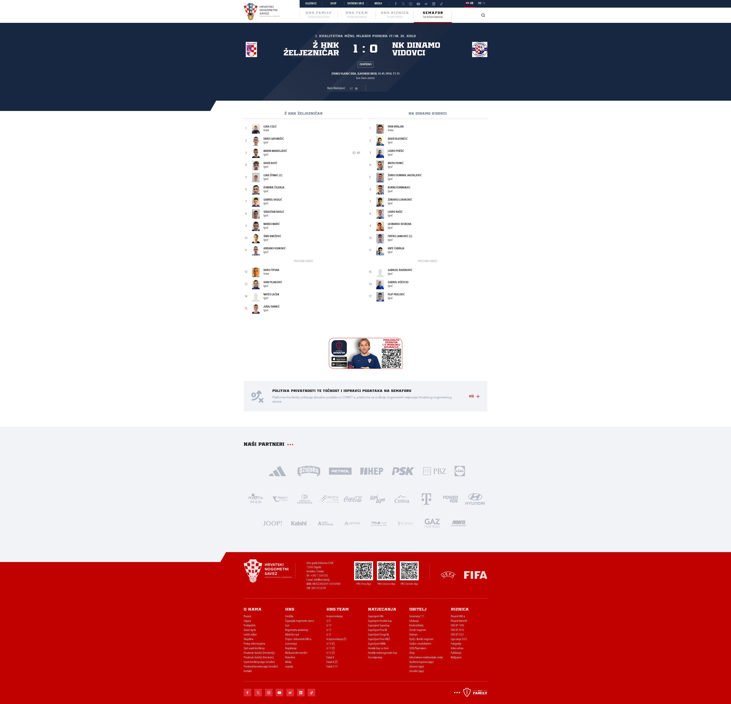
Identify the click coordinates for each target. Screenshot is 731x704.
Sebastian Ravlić (273, 212)
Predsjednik (249, 625)
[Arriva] (352, 523)
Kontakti (248, 671)
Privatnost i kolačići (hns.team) (259, 657)
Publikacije (456, 653)
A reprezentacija (334, 616)
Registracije (291, 648)
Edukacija (414, 621)
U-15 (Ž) (330, 653)
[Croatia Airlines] (329, 499)
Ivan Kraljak (396, 126)
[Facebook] (395, 4)
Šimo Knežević (272, 236)
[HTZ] (256, 499)
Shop (333, 3)
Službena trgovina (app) (421, 662)
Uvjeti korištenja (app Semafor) (259, 662)
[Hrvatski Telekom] (426, 499)
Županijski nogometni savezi (299, 621)
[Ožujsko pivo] (309, 471)
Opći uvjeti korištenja (254, 648)
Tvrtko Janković (398, 236)
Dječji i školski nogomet (421, 639)
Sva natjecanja (375, 657)
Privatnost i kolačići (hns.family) (259, 653)
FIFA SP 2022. (457, 634)
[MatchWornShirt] (458, 523)
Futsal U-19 (332, 666)
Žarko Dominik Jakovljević (405, 175)
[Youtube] (418, 4)
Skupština (248, 639)
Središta (289, 616)
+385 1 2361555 (319, 575)
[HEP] (371, 471)
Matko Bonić (396, 163)
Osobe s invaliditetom (420, 644)
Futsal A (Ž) (332, 662)
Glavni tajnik (250, 630)
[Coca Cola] (353, 499)
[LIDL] (459, 471)
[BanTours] (379, 523)
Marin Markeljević (275, 151)
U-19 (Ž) (330, 644)
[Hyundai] (475, 499)
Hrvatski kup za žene (378, 648)
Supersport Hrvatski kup (380, 621)
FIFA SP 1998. (457, 625)
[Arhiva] (483, 15)
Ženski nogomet (417, 630)
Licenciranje (291, 644)
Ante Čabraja (396, 248)
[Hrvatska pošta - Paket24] (280, 499)
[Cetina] (402, 499)
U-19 (328, 625)
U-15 (328, 634)
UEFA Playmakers (417, 648)
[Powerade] (451, 499)
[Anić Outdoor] (325, 523)
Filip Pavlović (396, 294)
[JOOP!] (272, 523)
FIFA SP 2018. (457, 630)
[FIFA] (475, 574)
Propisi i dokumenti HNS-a (298, 639)
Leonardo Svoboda (399, 224)
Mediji (378, 3)
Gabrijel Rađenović (400, 270)
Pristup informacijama (254, 644)
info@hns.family (322, 580)
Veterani (413, 634)
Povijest (247, 616)
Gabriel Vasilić (272, 200)
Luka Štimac (270, 175)
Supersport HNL (376, 616)
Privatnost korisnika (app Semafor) (261, 666)
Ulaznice (311, 3)
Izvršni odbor (250, 634)
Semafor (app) (416, 671)
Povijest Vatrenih (459, 621)
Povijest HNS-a (458, 616)
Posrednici (290, 657)
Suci (287, 625)
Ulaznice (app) (416, 666)
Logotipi (289, 666)
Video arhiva (457, 648)
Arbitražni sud (292, 634)
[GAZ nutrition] (432, 523)
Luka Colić (270, 126)
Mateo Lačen (271, 294)
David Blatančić (398, 139)
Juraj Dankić (271, 306)
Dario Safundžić (273, 139)
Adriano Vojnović (274, 248)
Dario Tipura (271, 270)
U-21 (328, 621)
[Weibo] (426, 4)
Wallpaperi (456, 657)
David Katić (270, 163)
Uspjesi (247, 621)
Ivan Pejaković (272, 282)
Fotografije (456, 644)
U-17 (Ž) (330, 648)
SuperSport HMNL (377, 644)
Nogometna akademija (296, 630)
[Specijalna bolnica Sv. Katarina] (405, 523)
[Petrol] (340, 471)
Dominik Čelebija (273, 187)
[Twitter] (403, 4)
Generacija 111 (417, 616)
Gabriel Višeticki (398, 282)
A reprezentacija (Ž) (336, 639)
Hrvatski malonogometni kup (382, 653)
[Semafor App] (365, 367)
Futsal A (330, 657)
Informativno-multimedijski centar (426, 657)
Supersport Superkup (378, 625)
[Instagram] (411, 4)
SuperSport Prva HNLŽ (379, 639)
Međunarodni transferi (296, 653)
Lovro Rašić (395, 212)
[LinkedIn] (433, 4)
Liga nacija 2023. (459, 639)
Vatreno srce (355, 3)
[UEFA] (448, 574)
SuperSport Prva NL (377, 630)
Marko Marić (271, 224)
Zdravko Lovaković (400, 200)
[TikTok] (441, 4)
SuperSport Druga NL (378, 634)
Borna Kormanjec (399, 187)
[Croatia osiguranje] (304, 499)
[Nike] (277, 471)
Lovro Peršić (396, 151)
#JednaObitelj (416, 625)
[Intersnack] (378, 499)
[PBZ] (434, 471)
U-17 (328, 630)
